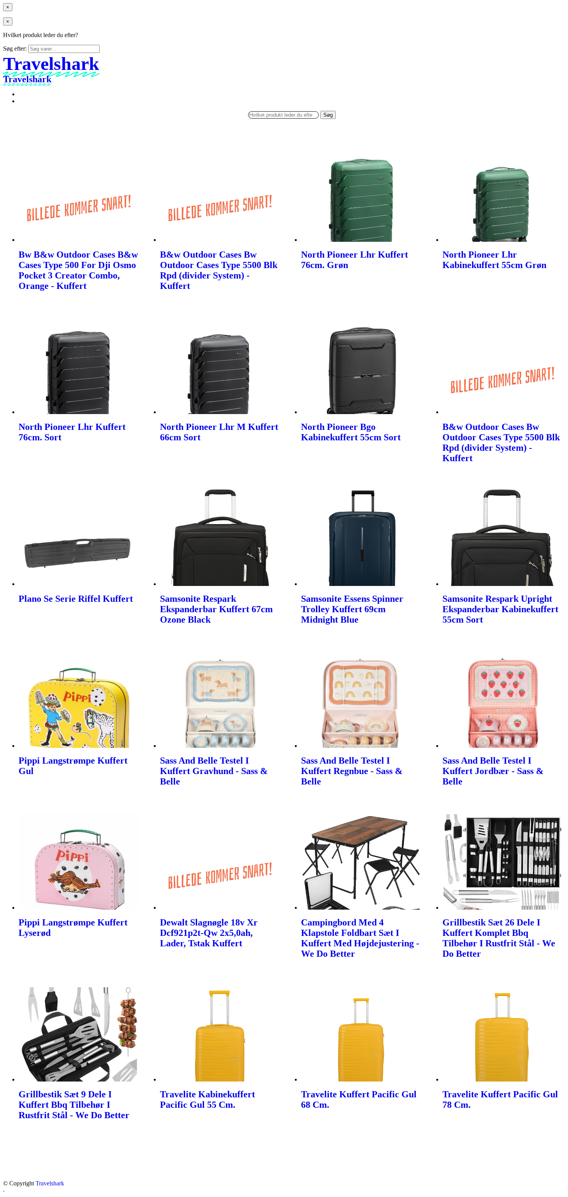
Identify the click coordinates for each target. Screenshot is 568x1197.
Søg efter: (15, 48)
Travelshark (50, 1183)
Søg (328, 115)
